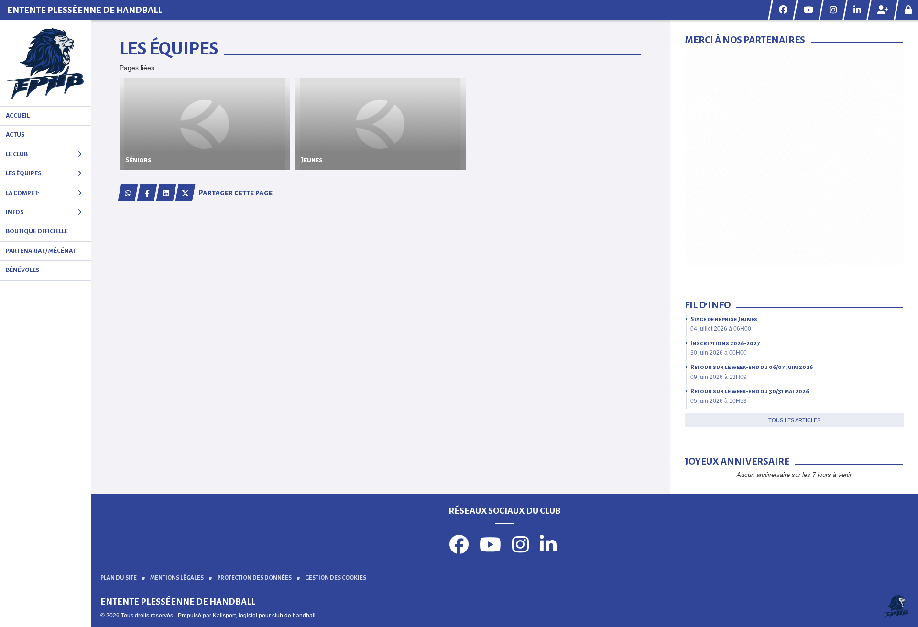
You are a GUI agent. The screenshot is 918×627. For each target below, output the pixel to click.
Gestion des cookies (335, 578)
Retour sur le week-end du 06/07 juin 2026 (751, 367)
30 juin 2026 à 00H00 (718, 352)
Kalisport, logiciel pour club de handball (264, 615)
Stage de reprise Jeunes (723, 319)
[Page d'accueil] (45, 63)
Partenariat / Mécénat (41, 251)
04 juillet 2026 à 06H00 (720, 328)
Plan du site (118, 578)
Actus (15, 134)
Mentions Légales (177, 578)
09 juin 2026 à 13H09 (718, 377)
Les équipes (23, 173)
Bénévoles (22, 270)
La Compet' (22, 193)
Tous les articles (794, 420)
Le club (17, 154)
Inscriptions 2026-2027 (725, 343)
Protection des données (254, 578)
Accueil (18, 115)
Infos (14, 212)
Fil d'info (708, 305)
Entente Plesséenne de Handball (84, 10)
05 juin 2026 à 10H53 (718, 401)
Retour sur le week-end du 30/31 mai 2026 (749, 391)
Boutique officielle (37, 231)
